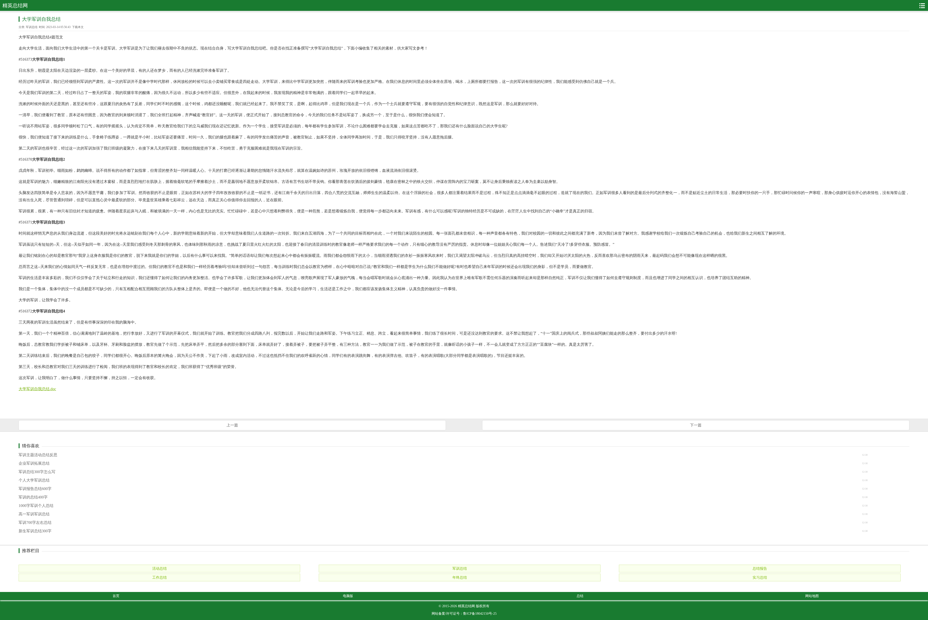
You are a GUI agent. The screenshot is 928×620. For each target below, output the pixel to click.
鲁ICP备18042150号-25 (480, 613)
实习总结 (760, 577)
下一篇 (696, 425)
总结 (580, 596)
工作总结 (159, 577)
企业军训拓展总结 (34, 463)
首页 (116, 596)
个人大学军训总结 (34, 480)
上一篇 (232, 425)
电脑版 (348, 596)
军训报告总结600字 (35, 489)
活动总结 (159, 568)
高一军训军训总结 (34, 514)
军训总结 (31, 27)
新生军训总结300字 (35, 531)
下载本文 (78, 27)
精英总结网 (466, 606)
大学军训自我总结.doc (37, 389)
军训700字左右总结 (35, 522)
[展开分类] (922, 5)
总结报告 (760, 568)
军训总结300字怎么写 (37, 472)
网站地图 (812, 596)
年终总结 (459, 577)
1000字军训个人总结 (36, 506)
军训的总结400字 (33, 497)
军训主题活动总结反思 (38, 455)
